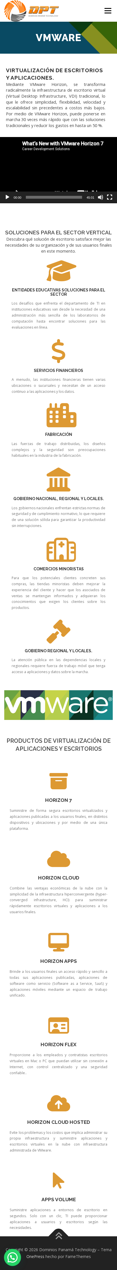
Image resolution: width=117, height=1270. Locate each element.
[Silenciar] (100, 197)
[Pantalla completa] (109, 197)
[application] (58, 170)
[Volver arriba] (59, 1236)
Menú (107, 10)
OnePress (35, 1256)
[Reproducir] (7, 197)
